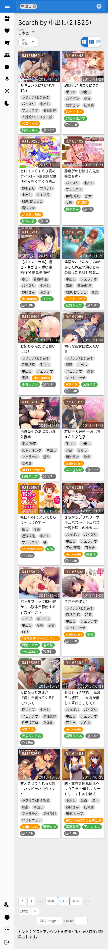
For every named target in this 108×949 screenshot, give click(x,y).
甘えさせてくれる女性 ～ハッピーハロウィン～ (38, 788)
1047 (64, 901)
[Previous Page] (22, 901)
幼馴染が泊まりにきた (81, 85)
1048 (76, 901)
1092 (24, 911)
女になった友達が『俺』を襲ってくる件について (37, 697)
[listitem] (7, 19)
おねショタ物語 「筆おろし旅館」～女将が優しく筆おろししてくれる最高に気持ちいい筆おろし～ (82, 703)
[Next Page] (35, 911)
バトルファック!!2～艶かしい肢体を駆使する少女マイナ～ (38, 606)
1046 (51, 901)
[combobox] (66, 6)
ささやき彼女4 (76, 601)
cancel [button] (34, 6)
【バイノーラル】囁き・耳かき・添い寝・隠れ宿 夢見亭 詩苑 (38, 267)
